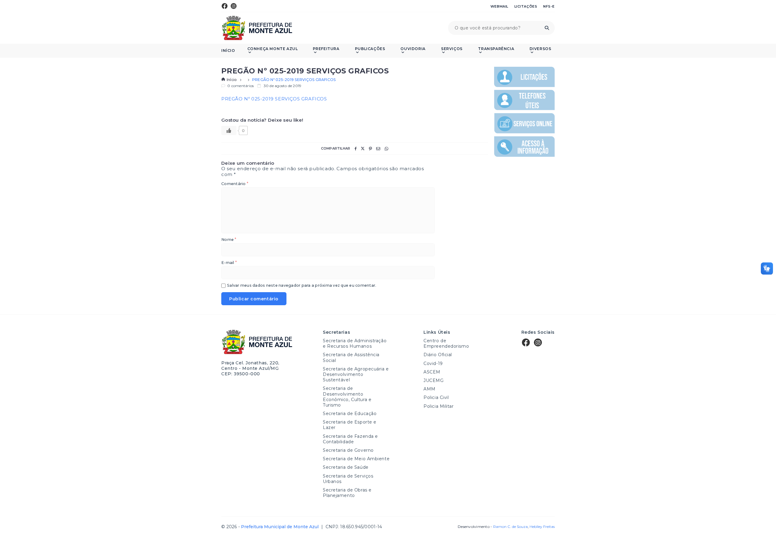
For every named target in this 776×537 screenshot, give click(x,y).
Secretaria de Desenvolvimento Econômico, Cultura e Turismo (347, 397)
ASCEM (431, 372)
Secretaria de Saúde (346, 467)
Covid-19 (433, 363)
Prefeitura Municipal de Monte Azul (257, 28)
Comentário (234, 184)
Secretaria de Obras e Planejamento (347, 492)
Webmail (499, 6)
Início (228, 50)
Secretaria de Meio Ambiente (356, 458)
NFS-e (549, 6)
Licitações (525, 6)
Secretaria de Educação (349, 413)
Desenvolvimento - (492, 527)
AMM (429, 389)
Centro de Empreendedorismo (446, 343)
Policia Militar (438, 406)
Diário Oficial (437, 354)
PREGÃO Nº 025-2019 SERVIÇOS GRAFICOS (274, 99)
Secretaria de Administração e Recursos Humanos (354, 343)
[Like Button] (228, 130)
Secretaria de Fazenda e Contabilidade (350, 439)
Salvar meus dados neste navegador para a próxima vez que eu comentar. (301, 286)
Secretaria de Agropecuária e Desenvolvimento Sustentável (356, 374)
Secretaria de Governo (348, 450)
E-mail (229, 263)
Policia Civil (436, 397)
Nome (228, 240)
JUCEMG (433, 380)
